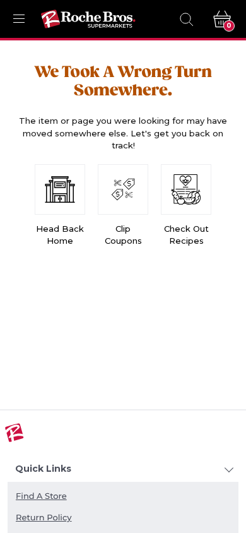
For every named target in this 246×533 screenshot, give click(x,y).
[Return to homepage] (88, 19)
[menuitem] (123, 497)
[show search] (186, 19)
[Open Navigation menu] (19, 19)
